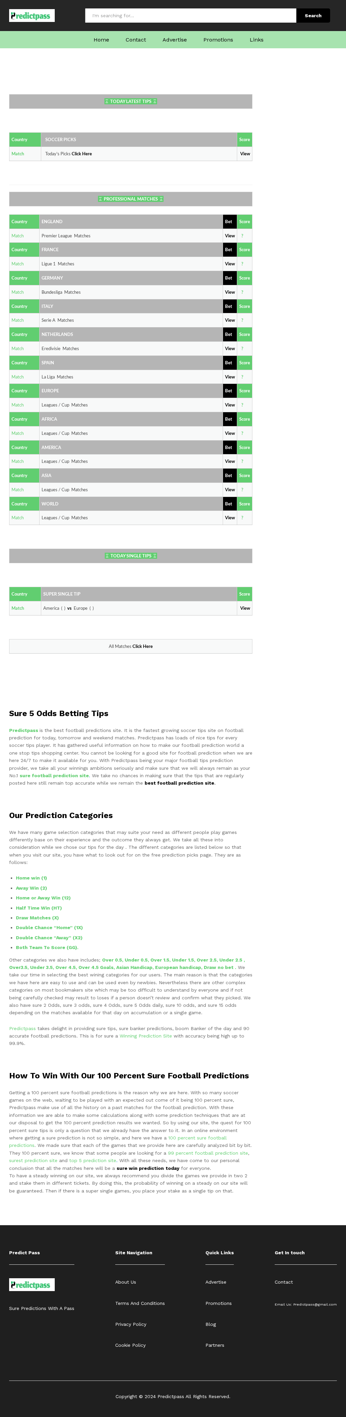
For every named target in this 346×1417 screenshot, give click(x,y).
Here (87, 154)
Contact (136, 40)
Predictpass (24, 730)
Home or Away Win (38, 897)
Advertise (175, 40)
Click (77, 154)
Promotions (218, 40)
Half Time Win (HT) (39, 908)
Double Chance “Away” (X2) (49, 937)
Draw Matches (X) (37, 917)
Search (313, 15)
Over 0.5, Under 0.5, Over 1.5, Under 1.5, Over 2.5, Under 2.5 (173, 960)
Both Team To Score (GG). (47, 947)
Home (101, 40)
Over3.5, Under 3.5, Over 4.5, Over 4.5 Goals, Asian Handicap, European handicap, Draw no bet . (122, 967)
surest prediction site (33, 1160)
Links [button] (257, 40)
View (230, 264)
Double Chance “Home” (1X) (49, 927)
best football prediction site (179, 783)
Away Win (27, 888)
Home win (28, 878)
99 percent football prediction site (208, 1153)
